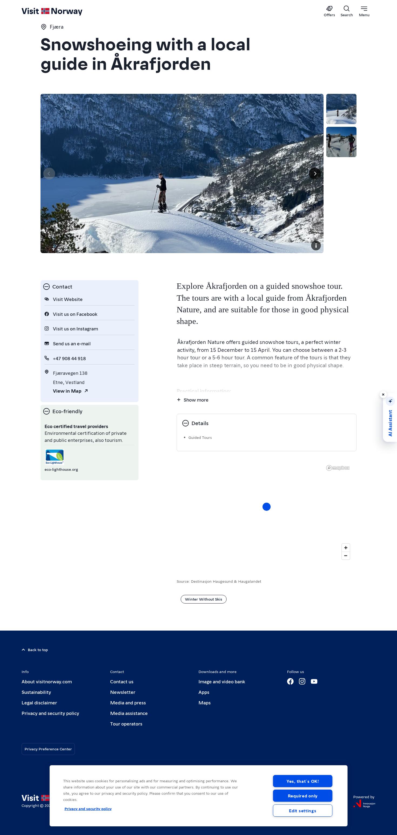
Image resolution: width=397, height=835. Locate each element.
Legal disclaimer (39, 702)
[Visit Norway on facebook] (290, 681)
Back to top (38, 649)
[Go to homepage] (61, 11)
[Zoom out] (346, 555)
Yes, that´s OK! (303, 781)
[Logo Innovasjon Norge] (364, 804)
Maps (204, 702)
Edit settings (302, 810)
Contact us (121, 681)
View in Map (67, 390)
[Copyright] (316, 245)
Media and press (128, 702)
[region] (199, 795)
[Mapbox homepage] (338, 468)
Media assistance (129, 713)
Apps (203, 692)
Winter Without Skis (203, 599)
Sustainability (36, 692)
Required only (303, 795)
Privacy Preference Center (48, 748)
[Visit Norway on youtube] (314, 681)
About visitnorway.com (47, 681)
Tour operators (126, 723)
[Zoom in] (346, 548)
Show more (196, 399)
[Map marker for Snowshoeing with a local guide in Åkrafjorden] (267, 507)
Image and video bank (221, 681)
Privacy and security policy (50, 713)
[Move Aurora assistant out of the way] (383, 394)
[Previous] (49, 174)
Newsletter (122, 692)
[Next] (315, 174)
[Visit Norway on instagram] (302, 681)
